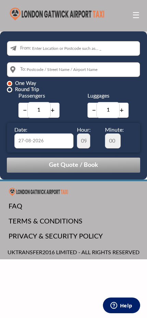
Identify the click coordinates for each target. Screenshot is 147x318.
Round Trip (27, 89)
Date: (20, 130)
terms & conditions (45, 221)
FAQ (15, 206)
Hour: (84, 130)
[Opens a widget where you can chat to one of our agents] (121, 306)
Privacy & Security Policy (56, 236)
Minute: (114, 130)
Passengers (31, 96)
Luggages (98, 96)
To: (23, 69)
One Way (25, 83)
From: (25, 48)
